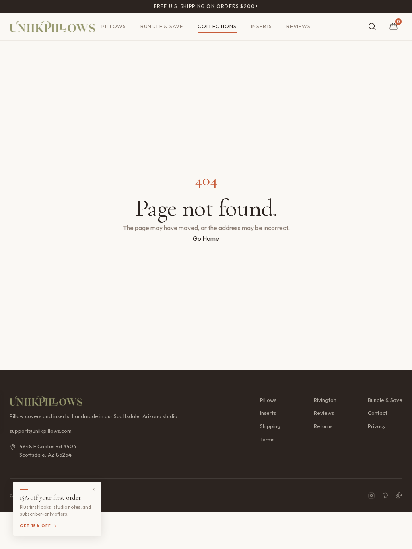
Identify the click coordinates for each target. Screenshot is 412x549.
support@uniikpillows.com (41, 431)
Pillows (113, 26)
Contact (377, 413)
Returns (323, 426)
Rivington (325, 400)
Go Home (206, 238)
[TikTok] (398, 495)
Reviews (298, 26)
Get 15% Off (36, 526)
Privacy (377, 426)
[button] (57, 509)
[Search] (372, 26)
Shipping (270, 426)
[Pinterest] (385, 495)
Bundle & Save (161, 26)
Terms (267, 439)
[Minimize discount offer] (94, 489)
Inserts (261, 26)
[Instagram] (371, 495)
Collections (217, 26)
